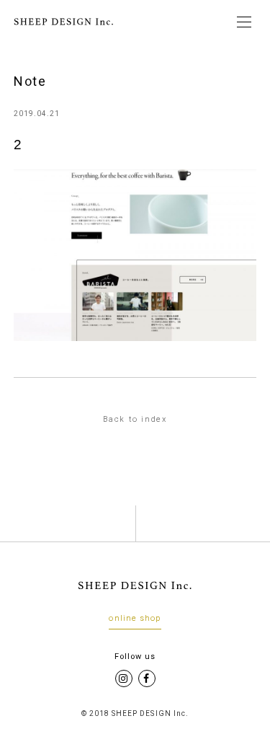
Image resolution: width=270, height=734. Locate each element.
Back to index (135, 419)
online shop (135, 618)
